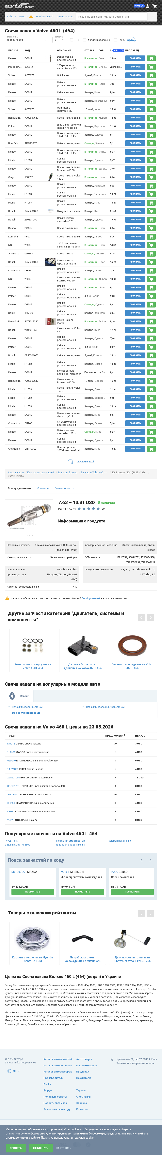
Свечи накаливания (28, 752)
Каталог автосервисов (57, 1065)
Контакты (82, 1109)
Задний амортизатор (17, 844)
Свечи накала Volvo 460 (32, 760)
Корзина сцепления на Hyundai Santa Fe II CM (33, 959)
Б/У (77, 39)
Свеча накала (24, 743)
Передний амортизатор (70, 840)
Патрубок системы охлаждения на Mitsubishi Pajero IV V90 (82, 959)
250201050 (30, 219)
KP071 (28, 236)
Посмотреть (32, 892)
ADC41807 (30, 143)
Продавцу (82, 1071)
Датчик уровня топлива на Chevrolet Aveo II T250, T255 (132, 959)
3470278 (29, 75)
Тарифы (81, 1090)
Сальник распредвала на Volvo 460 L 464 (132, 666)
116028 (28, 312)
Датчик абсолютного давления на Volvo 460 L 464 (83, 666)
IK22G (119, 871)
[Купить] (151, 58)
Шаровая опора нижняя (70, 844)
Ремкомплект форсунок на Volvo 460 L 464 (32, 666)
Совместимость (64, 488)
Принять (16, 1148)
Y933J (27, 245)
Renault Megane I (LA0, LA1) (28, 706)
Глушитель (11, 840)
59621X (28, 66)
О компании (83, 1096)
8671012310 (31, 321)
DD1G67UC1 (24, 871)
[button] (139, 6)
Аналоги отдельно (99, 39)
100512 (28, 177)
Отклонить (41, 1148)
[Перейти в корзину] (154, 6)
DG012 (28, 58)
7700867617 (31, 117)
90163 (72, 871)
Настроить (63, 1148)
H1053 (28, 160)
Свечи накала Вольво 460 (36, 786)
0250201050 (31, 211)
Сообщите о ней (91, 598)
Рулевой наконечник (120, 840)
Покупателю (83, 1077)
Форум (47, 1090)
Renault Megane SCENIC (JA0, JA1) (106, 706)
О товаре (43, 488)
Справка (81, 1103)
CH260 (28, 270)
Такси (122, 39)
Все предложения (19, 488)
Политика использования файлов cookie (67, 1137)
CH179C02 (30, 448)
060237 (28, 253)
